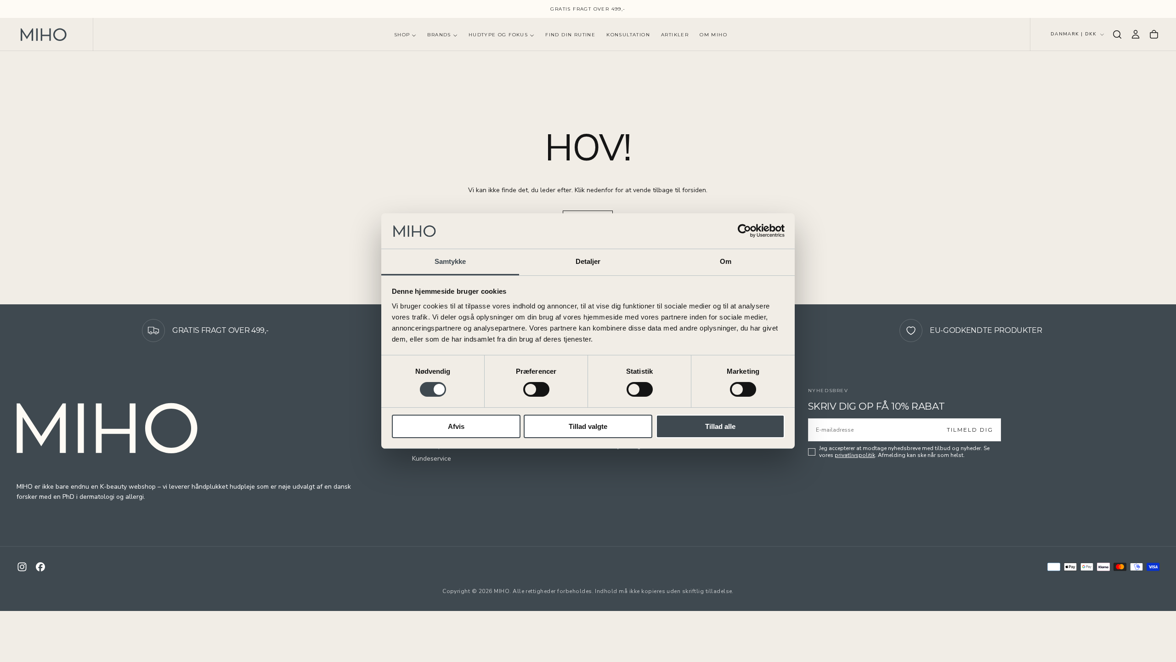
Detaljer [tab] (588, 261)
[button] (1117, 34)
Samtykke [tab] (450, 261)
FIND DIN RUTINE (570, 35)
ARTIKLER (675, 35)
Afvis (456, 426)
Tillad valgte (588, 426)
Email (974, 404)
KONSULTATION (628, 35)
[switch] (536, 389)
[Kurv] (1153, 34)
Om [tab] (725, 261)
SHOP (402, 35)
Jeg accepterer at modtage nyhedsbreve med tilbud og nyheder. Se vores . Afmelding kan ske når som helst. (904, 452)
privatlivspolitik (855, 455)
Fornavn (979, 359)
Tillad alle (720, 426)
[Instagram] (22, 566)
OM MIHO (713, 35)
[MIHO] (108, 428)
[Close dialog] (1155, 170)
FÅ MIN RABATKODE (1052, 477)
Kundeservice (431, 458)
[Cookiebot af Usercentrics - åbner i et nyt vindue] (744, 231)
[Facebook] (40, 566)
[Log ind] (1135, 34)
